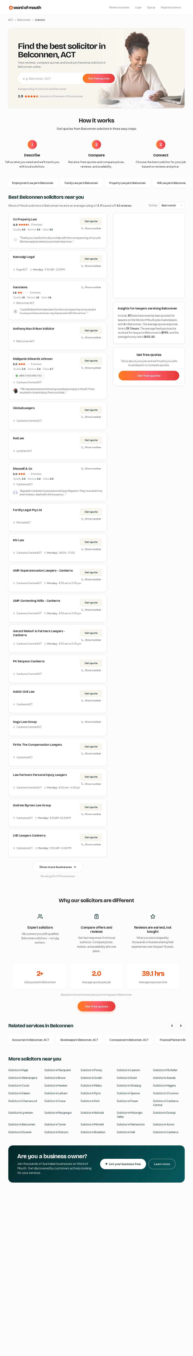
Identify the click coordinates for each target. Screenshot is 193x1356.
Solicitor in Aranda (164, 1077)
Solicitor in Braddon (93, 1132)
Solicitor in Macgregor (58, 1112)
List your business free (125, 1164)
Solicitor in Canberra (165, 1132)
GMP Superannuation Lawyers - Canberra (43, 570)
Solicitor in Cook (18, 1085)
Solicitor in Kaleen (19, 1093)
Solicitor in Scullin (91, 1077)
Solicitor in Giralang (129, 1085)
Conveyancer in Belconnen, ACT (129, 1039)
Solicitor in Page (18, 1070)
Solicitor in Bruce (54, 1077)
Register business (171, 7)
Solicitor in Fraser (127, 1101)
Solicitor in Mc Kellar (165, 1070)
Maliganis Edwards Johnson (33, 359)
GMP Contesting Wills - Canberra (36, 601)
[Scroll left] (172, 1026)
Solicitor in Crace (55, 1101)
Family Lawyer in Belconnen (81, 183)
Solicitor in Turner (55, 1124)
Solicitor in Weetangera (22, 1077)
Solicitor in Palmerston (131, 1124)
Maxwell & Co (22, 468)
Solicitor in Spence (128, 1093)
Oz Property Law (25, 219)
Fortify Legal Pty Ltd (27, 510)
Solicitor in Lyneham (20, 1112)
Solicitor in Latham (55, 1093)
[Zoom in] (179, 218)
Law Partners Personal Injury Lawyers (40, 775)
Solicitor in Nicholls (92, 1112)
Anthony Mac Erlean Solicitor (33, 328)
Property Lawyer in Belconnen (127, 183)
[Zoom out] (179, 223)
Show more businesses (55, 867)
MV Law (18, 540)
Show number (93, 228)
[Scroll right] (181, 1026)
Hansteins (20, 287)
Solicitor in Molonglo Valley (129, 1114)
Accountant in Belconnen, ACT (30, 1039)
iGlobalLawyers (24, 408)
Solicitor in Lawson (128, 1070)
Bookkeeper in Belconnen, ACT (79, 1039)
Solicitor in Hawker (55, 1085)
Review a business (119, 7)
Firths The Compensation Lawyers (37, 744)
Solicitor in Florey (91, 1070)
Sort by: (153, 205)
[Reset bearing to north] (179, 229)
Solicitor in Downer (20, 1132)
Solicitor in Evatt (127, 1077)
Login (138, 7)
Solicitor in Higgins (164, 1085)
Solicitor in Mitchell (92, 1124)
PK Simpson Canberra (28, 661)
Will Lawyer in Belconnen (172, 183)
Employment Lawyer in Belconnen (32, 183)
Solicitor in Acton (163, 1124)
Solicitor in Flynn (91, 1093)
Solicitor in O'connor (166, 1093)
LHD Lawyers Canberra (29, 835)
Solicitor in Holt (90, 1101)
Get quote (91, 221)
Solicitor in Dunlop (164, 1112)
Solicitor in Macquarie (57, 1070)
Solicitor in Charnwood (22, 1101)
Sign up (151, 7)
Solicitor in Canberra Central (165, 1103)
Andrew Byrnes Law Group (32, 805)
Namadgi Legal (24, 257)
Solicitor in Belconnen (21, 1124)
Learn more (162, 1164)
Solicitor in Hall (126, 1132)
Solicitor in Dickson (56, 1132)
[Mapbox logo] (123, 294)
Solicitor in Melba (91, 1085)
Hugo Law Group (25, 722)
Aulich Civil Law (23, 691)
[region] (149, 255)
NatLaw (18, 438)
